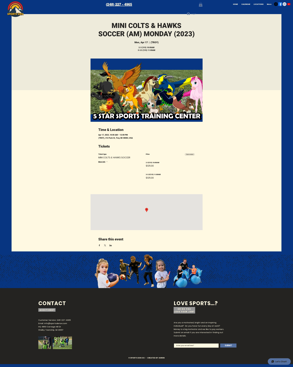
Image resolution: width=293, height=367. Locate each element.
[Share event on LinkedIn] (111, 245)
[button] (201, 4)
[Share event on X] (105, 245)
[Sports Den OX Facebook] (280, 4)
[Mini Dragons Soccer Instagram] (284, 4)
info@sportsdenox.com (55, 323)
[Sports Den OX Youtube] (289, 4)
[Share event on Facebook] (99, 245)
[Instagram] (276, 4)
